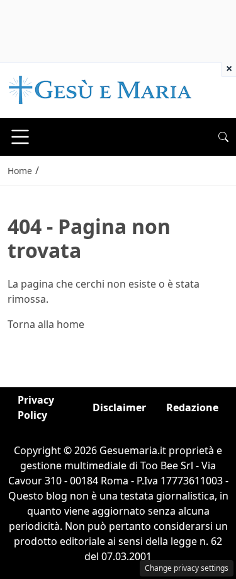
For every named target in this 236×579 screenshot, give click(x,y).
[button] (223, 136)
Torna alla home (46, 324)
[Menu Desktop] (20, 137)
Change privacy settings (186, 568)
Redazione (192, 407)
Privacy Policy (36, 407)
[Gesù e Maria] (100, 89)
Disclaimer (119, 407)
